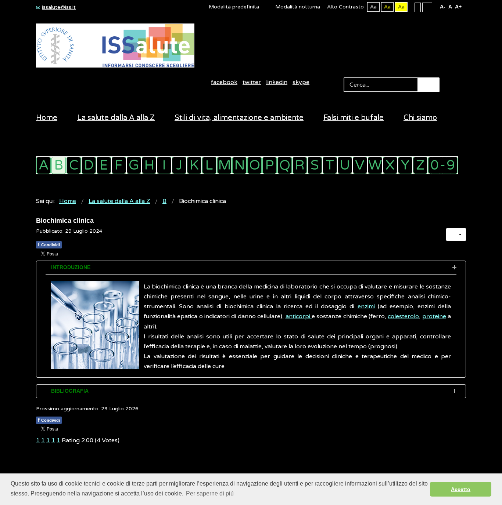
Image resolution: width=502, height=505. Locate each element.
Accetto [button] (460, 489)
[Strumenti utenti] (456, 234)
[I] (164, 165)
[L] (209, 165)
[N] (239, 165)
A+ (458, 7)
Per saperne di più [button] (210, 493)
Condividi (49, 244)
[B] (58, 165)
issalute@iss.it (59, 7)
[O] (254, 165)
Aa (373, 7)
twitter (252, 82)
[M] (224, 165)
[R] (299, 165)
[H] (149, 165)
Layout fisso (418, 7)
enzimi (366, 306)
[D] (88, 165)
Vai (428, 84)
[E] (103, 165)
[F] (118, 165)
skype (301, 82)
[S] (314, 165)
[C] (73, 165)
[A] (43, 165)
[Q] (284, 165)
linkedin (276, 82)
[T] (329, 165)
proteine (434, 316)
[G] (133, 165)
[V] (359, 165)
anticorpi (299, 316)
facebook (224, 82)
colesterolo (403, 316)
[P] (269, 165)
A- (442, 7)
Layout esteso (427, 7)
